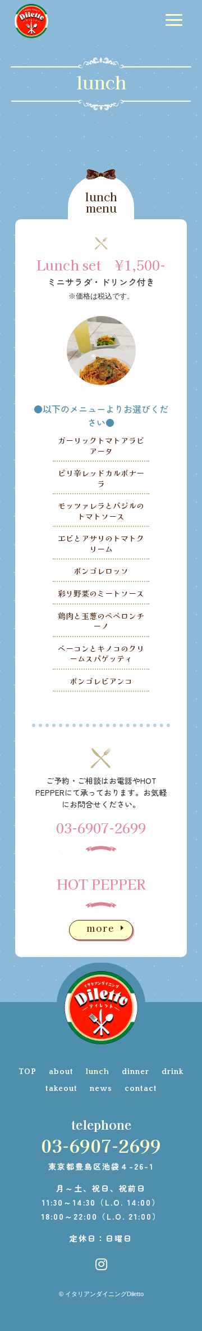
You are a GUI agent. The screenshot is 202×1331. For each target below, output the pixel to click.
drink (172, 1072)
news (101, 1089)
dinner (135, 1072)
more (100, 928)
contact (141, 1089)
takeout (61, 1089)
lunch (97, 1072)
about (61, 1072)
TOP (27, 1072)
